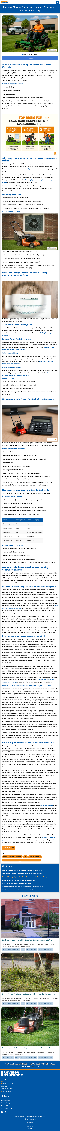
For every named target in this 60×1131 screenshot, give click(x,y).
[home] (6, 2)
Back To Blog (9, 848)
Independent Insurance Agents (30, 860)
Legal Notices (5, 1100)
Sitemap (30, 1122)
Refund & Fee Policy (7, 1109)
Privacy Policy (5, 1103)
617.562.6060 (7, 1091)
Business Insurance (46, 805)
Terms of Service (6, 1106)
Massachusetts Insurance (11, 860)
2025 (25, 856)
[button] (57, 2)
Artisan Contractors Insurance (12, 856)
